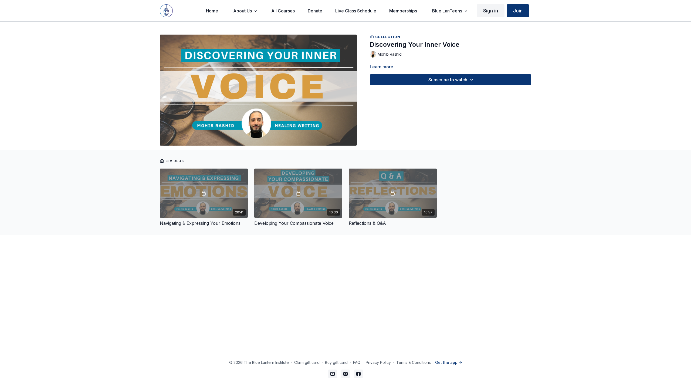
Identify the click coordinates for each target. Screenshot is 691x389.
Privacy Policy (378, 362)
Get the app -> (448, 362)
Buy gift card (336, 362)
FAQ (356, 362)
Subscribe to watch (447, 79)
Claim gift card (307, 362)
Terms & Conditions (413, 362)
